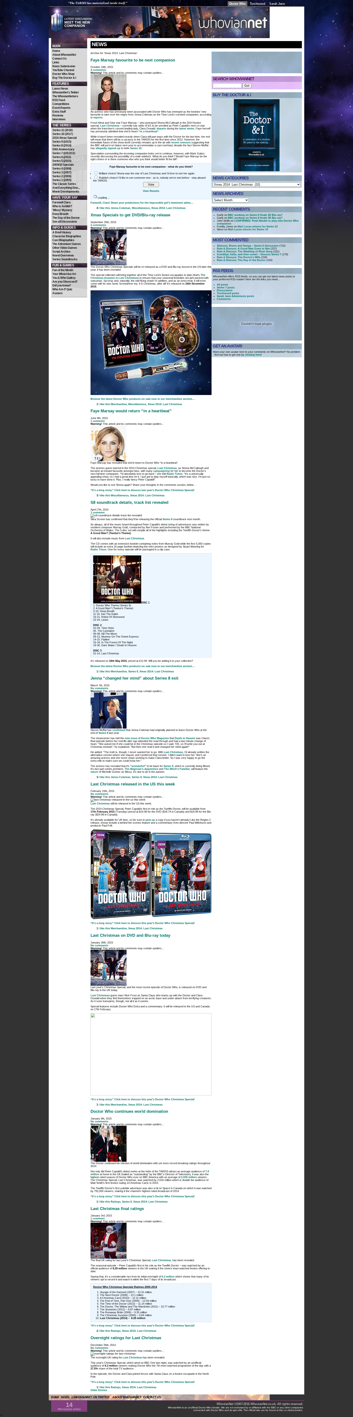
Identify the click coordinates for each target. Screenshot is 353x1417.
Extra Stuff (59, 111)
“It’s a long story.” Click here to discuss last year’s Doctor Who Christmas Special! (143, 490)
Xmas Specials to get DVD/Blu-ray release (130, 215)
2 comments (98, 225)
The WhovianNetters (65, 96)
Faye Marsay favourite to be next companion (133, 60)
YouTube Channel (63, 70)
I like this (104, 208)
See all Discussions (64, 221)
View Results (151, 190)
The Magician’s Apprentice (141, 768)
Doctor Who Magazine (155, 738)
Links (55, 62)
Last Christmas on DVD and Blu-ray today (130, 935)
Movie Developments (65, 191)
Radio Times (175, 473)
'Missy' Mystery (62, 210)
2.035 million (189, 1177)
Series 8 (167, 519)
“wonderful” (138, 766)
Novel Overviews (63, 255)
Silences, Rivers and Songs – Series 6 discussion (248, 245)
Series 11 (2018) (62, 130)
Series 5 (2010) (61, 161)
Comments (224, 299)
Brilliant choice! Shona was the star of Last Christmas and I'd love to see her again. (147, 173)
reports (98, 117)
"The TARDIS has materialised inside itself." (97, 3)
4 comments (98, 69)
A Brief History (61, 232)
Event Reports (61, 107)
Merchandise (119, 404)
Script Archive (61, 251)
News (99, 44)
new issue (131, 738)
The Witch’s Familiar (177, 768)
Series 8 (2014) (61, 145)
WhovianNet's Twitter (65, 92)
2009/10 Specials (63, 164)
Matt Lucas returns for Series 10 (257, 226)
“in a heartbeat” (149, 131)
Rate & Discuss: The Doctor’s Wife (238, 257)
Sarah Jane (277, 4)
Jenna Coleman (120, 208)
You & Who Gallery (64, 278)
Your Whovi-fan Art (64, 274)
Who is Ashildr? (62, 206)
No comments (99, 688)
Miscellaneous (141, 208)
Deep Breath (60, 214)
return (94, 771)
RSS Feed (58, 100)
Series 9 (168, 766)
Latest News (60, 88)
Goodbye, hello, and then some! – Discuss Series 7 (249, 254)
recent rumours (181, 142)
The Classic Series (64, 184)
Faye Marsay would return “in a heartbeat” (131, 411)
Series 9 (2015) (61, 141)
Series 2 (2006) (61, 176)
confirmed (118, 730)
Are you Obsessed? (65, 281)
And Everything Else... (66, 187)
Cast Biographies (63, 240)
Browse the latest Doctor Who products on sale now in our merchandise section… (143, 398)
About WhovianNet (64, 54)
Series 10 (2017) (62, 134)
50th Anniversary (63, 149)
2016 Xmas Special (64, 138)
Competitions (60, 104)
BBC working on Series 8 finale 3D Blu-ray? (255, 214)
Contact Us (59, 58)
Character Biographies (66, 236)
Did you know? (61, 285)
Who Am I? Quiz (62, 289)
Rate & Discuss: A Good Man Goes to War (243, 248)
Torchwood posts (228, 293)
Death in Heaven (185, 738)
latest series (186, 128)
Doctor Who (237, 4)
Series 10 (135, 148)
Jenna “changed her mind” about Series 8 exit (134, 678)
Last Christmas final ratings (117, 1208)
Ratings (116, 1201)
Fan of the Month (62, 270)
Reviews (57, 115)
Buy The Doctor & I (64, 77)
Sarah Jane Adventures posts (235, 296)
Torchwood (257, 4)
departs (161, 128)
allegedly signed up (108, 148)
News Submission (63, 66)
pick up (150, 819)
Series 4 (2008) (61, 168)
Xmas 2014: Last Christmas (168, 208)
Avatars (57, 293)
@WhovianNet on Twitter (90, 1397)
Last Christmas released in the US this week (133, 784)
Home (56, 51)
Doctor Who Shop (63, 74)
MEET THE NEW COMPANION (77, 24)
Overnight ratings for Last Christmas (126, 1338)
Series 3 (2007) (61, 172)
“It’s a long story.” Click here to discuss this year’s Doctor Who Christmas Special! (143, 923)
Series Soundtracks (64, 259)
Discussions (224, 290)
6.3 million (168, 1276)
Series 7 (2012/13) (63, 153)
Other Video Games (64, 247)
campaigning (161, 470)
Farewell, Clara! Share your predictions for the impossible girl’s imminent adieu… (142, 202)
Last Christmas (109, 125)
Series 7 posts (226, 287)
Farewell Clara (61, 202)
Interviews (58, 119)
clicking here (253, 354)
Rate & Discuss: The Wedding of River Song (245, 251)
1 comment (98, 421)
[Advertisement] (69, 326)
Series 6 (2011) (61, 157)
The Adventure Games (66, 244)
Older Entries (99, 1390)
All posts (222, 284)
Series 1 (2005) (61, 180)
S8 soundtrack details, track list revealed (129, 502)
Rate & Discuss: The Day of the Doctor (241, 260)
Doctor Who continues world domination (129, 1111)
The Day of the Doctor (66, 217)
